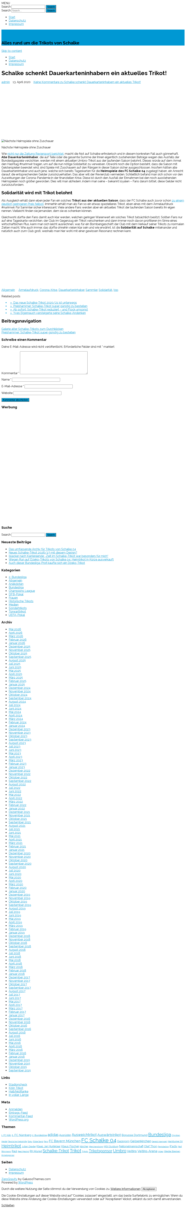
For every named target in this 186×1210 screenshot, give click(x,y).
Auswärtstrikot (109, 1135)
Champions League (22, 591)
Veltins (132, 1151)
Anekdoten (16, 584)
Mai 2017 (15, 1001)
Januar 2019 (17, 932)
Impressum (16, 24)
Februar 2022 (17, 805)
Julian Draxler (29, 1146)
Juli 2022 (14, 788)
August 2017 (17, 991)
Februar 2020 (18, 887)
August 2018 (17, 950)
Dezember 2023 (19, 729)
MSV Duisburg (111, 1146)
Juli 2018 (14, 953)
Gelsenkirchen (140, 1141)
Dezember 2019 (19, 894)
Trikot (75, 1150)
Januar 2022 (17, 808)
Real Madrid (23, 1151)
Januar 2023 (17, 767)
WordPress (25, 1182)
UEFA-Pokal (17, 615)
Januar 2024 (17, 726)
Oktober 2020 (18, 860)
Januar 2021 (17, 850)
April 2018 (15, 963)
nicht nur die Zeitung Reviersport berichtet (35, 153)
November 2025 (20, 650)
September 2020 (20, 863)
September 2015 (20, 1070)
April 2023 (15, 757)
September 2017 (20, 987)
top (116, 290)
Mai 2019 (15, 919)
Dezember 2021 (19, 812)
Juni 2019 (15, 915)
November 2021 (19, 815)
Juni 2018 (15, 956)
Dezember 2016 (19, 1018)
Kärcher (84, 1146)
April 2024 (15, 715)
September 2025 (20, 657)
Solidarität (105, 290)
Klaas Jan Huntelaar (48, 1146)
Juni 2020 (15, 874)
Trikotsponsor (100, 1151)
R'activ (173, 1146)
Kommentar (10, 373)
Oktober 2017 (18, 984)
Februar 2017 (17, 1012)
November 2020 (20, 856)
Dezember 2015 (19, 1060)
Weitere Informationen (125, 1189)
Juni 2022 (15, 791)
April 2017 (15, 1005)
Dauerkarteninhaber (71, 290)
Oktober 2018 (18, 943)
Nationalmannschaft (131, 1146)
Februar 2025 (17, 681)
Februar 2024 (18, 722)
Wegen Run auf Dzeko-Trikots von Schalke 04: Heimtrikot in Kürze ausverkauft (61, 559)
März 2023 (16, 760)
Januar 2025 (17, 684)
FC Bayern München (64, 1141)
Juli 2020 (15, 870)
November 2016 (19, 1022)
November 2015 (19, 1063)
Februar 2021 (17, 846)
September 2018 (20, 946)
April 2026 (15, 632)
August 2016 (17, 1032)
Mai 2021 (15, 836)
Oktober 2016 (18, 1025)
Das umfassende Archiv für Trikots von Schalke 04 (42, 549)
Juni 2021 (15, 832)
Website (7, 393)
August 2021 (17, 825)
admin (5, 82)
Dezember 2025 (19, 646)
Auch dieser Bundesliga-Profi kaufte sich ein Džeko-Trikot (47, 563)
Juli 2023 (14, 746)
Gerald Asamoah (159, 1141)
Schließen (7, 1205)
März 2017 (16, 1008)
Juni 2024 (15, 708)
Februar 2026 (18, 639)
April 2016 (15, 1046)
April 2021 (15, 839)
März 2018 (16, 967)
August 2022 (17, 784)
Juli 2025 (14, 663)
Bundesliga (16, 587)
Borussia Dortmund (134, 1135)
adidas (53, 1135)
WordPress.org (19, 1119)
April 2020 (15, 881)
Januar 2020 (17, 891)
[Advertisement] (93, 111)
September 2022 (20, 781)
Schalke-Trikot (21, 33)
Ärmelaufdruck (28, 290)
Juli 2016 (14, 1036)
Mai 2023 (15, 753)
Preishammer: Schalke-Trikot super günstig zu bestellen (38, 332)
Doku (30, 1141)
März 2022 (16, 801)
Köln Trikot (16, 1088)
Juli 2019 (14, 912)
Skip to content (11, 51)
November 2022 (20, 774)
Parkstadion (163, 1146)
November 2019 (19, 898)
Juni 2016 (15, 1039)
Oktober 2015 (18, 1067)
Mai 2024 (15, 712)
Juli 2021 (14, 829)
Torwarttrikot (17, 611)
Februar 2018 (17, 970)
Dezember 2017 (19, 977)
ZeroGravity (9, 1179)
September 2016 (20, 1029)
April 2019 (15, 922)
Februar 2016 (17, 1053)
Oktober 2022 (18, 777)
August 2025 (17, 660)
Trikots (85, 1151)
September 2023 (20, 739)
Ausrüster (65, 1135)
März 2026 (16, 636)
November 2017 (19, 981)
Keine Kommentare (87, 82)
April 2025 (15, 674)
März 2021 (16, 843)
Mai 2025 (15, 670)
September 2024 (20, 698)
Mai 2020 (15, 877)
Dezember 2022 (19, 770)
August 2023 (17, 743)
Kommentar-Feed (21, 1116)
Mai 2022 (15, 794)
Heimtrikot (11, 1145)
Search (6, 6)
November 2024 (20, 691)
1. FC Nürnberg (21, 1135)
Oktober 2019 (18, 901)
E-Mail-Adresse (12, 386)
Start (12, 17)
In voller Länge (19, 1095)
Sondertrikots (18, 608)
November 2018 (19, 939)
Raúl (14, 1151)
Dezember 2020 (20, 853)
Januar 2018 (17, 974)
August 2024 (17, 701)
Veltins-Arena (147, 1151)
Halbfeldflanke (18, 1091)
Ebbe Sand (38, 1141)
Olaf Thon (150, 1146)
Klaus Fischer (70, 1146)
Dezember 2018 (19, 936)
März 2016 (16, 1049)
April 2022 (15, 798)
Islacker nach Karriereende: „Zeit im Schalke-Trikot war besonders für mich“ (58, 556)
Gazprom (123, 1141)
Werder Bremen (172, 1151)
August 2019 (17, 908)
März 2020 (16, 884)
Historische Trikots (21, 601)
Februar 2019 (17, 929)
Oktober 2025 (18, 653)
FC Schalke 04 (98, 1140)
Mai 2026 (15, 629)
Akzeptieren (149, 1189)
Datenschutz (17, 20)
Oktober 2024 (18, 695)
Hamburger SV (175, 1141)
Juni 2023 (15, 750)
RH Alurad (36, 1151)
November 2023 (20, 732)
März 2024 (16, 719)
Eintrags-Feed (18, 1112)
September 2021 (20, 822)
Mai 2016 (15, 1043)
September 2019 (20, 905)
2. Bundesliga (18, 577)
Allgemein (8, 290)
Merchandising (96, 1146)
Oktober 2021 (18, 819)
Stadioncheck (18, 1084)
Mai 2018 (15, 960)
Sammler (91, 290)
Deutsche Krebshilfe (17, 1141)
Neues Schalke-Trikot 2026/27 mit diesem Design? (43, 552)
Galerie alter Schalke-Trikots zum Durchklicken (32, 329)
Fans (46, 1141)
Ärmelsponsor (7, 1155)
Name (6, 379)
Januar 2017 (17, 1015)
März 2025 (16, 677)
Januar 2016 (17, 1056)
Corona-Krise (48, 290)
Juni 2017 (15, 998)
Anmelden (16, 1109)
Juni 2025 (15, 667)
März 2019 (16, 925)
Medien (14, 604)
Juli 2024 (15, 705)
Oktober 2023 (18, 736)
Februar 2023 (17, 763)
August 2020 (17, 867)
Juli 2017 (14, 994)
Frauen (13, 597)
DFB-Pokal (16, 594)
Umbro (119, 1150)
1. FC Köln (6, 1135)
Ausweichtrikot (84, 1135)
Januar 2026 (17, 643)
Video (160, 1151)
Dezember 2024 (20, 688)
